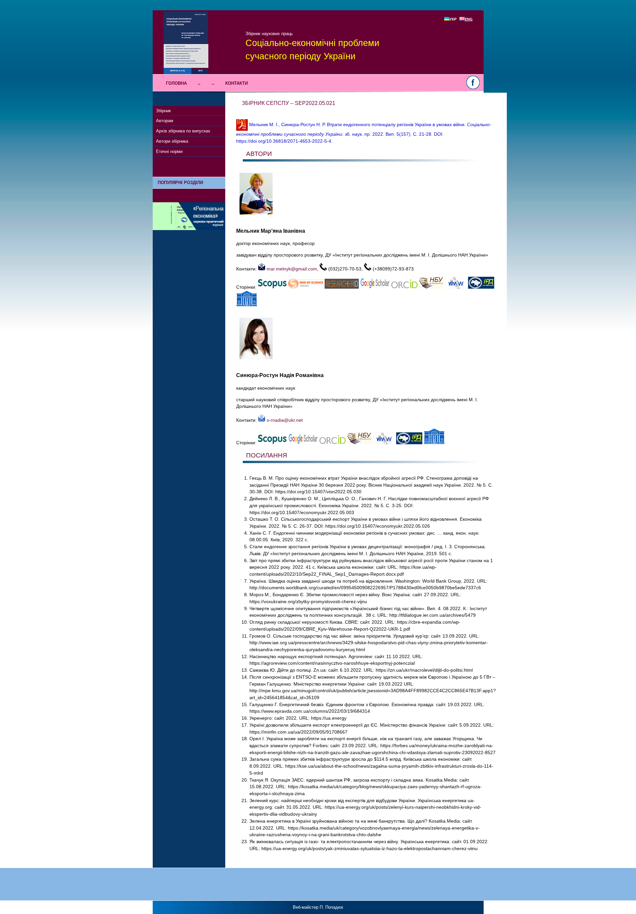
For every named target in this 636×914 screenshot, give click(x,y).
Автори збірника (172, 141)
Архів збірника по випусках (183, 130)
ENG (469, 19)
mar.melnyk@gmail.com (291, 268)
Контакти (236, 83)
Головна (176, 83)
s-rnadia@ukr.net (284, 420)
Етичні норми (169, 151)
